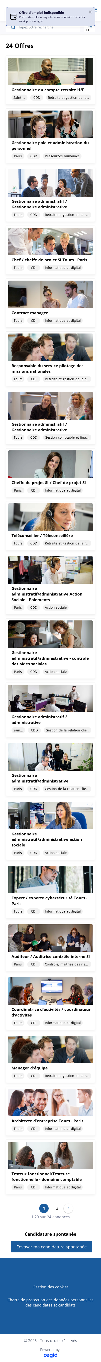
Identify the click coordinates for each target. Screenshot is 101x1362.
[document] (50, 80)
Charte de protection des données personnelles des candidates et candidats (50, 1302)
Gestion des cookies (51, 1287)
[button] (90, 12)
